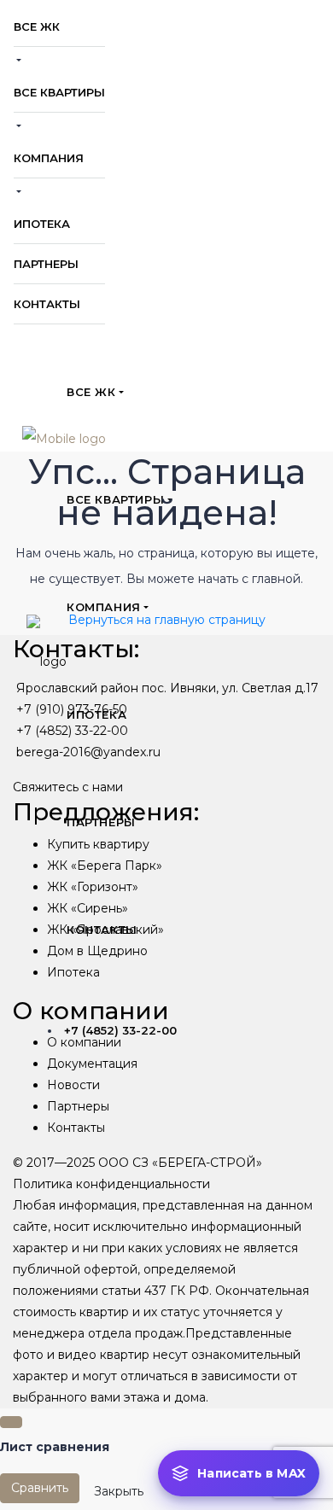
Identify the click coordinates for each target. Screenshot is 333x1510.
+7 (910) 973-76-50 (71, 709)
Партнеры (78, 1106)
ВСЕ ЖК (37, 26)
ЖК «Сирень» (87, 908)
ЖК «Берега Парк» (104, 865)
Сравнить (39, 1487)
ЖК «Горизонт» (92, 887)
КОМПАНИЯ (49, 158)
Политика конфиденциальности (111, 1184)
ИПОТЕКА (42, 223)
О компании (84, 1042)
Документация (92, 1063)
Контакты (76, 1127)
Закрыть (118, 1491)
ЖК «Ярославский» (105, 929)
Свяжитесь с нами (68, 787)
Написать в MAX (251, 1473)
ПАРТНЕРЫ (46, 264)
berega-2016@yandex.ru (88, 752)
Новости (73, 1085)
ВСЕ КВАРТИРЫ (59, 92)
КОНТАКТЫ (47, 304)
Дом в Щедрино (97, 951)
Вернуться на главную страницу (167, 619)
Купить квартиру (98, 844)
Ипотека (73, 972)
